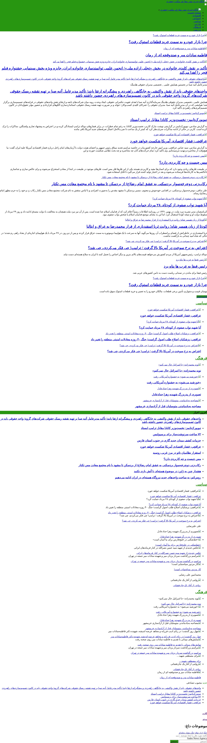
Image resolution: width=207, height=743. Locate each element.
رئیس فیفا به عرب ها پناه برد (185, 266)
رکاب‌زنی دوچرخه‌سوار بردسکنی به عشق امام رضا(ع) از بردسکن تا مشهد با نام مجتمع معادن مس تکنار (129, 184)
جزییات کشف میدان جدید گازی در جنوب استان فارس (169, 440)
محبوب (198, 682)
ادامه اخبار (202, 296)
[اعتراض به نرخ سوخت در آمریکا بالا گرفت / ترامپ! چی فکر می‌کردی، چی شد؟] (166, 241)
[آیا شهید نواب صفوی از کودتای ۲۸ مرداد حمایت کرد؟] (179, 198)
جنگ (205, 733)
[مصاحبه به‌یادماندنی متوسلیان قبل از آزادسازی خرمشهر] (172, 400)
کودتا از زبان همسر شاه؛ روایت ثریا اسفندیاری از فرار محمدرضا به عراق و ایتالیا (147, 226)
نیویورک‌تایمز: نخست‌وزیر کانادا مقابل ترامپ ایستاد (168, 120)
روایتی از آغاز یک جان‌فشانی (187, 585)
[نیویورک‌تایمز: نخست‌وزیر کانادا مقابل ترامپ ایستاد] (180, 113)
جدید (204, 682)
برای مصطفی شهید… (190, 661)
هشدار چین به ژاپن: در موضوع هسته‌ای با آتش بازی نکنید (167, 471)
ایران (201, 733)
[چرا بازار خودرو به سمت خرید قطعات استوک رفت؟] (180, 35)
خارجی (197, 24)
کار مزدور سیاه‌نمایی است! (187, 569)
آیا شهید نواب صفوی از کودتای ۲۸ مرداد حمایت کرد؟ (167, 205)
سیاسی (197, 21)
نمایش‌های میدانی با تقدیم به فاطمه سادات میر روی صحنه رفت (169, 644)
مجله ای (182, 733)
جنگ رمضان (189, 733)
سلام (197, 733)
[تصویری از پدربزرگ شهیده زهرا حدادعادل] (179, 388)
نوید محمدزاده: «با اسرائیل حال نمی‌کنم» (176, 370)
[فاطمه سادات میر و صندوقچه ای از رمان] (185, 48)
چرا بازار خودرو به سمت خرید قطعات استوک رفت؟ (168, 42)
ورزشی (197, 30)
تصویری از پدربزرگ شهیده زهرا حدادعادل (176, 394)
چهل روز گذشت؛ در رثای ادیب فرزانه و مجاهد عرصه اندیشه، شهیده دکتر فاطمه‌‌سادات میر (156, 636)
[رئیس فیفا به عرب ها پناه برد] (191, 259)
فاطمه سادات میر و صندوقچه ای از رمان (176, 55)
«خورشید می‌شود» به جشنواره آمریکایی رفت (174, 382)
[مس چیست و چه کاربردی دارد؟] (190, 156)
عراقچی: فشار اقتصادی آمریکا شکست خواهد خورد (168, 141)
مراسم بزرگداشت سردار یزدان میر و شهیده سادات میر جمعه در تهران (166, 561)
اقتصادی (196, 15)
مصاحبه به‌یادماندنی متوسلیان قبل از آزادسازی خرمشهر (168, 406)
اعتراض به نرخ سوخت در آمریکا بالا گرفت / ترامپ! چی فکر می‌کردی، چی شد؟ (147, 248)
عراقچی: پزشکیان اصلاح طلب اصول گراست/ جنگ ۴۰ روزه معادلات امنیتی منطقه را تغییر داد (146, 339)
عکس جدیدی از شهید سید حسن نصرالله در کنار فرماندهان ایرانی (168, 553)
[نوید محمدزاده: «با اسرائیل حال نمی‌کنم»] (180, 364)
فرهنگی (197, 27)
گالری (204, 713)
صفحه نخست (194, 12)
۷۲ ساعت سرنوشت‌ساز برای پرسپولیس (177, 434)
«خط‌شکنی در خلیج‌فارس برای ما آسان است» (178, 545)
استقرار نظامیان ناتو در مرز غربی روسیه (177, 452)
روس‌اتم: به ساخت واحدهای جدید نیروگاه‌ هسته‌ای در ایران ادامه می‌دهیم (158, 477)
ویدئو (205, 719)
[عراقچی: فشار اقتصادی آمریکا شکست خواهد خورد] (180, 134)
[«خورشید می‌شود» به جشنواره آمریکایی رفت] (177, 376)
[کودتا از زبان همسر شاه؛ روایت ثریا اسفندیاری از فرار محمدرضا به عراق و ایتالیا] (166, 220)
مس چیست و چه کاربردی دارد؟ (183, 162)
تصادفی (190, 682)
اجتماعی (196, 18)
